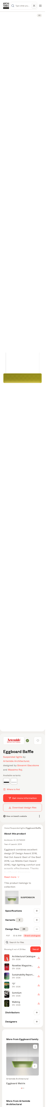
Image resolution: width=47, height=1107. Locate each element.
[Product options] (35, 1047)
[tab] (7, 935)
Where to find (13, 789)
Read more (10, 877)
